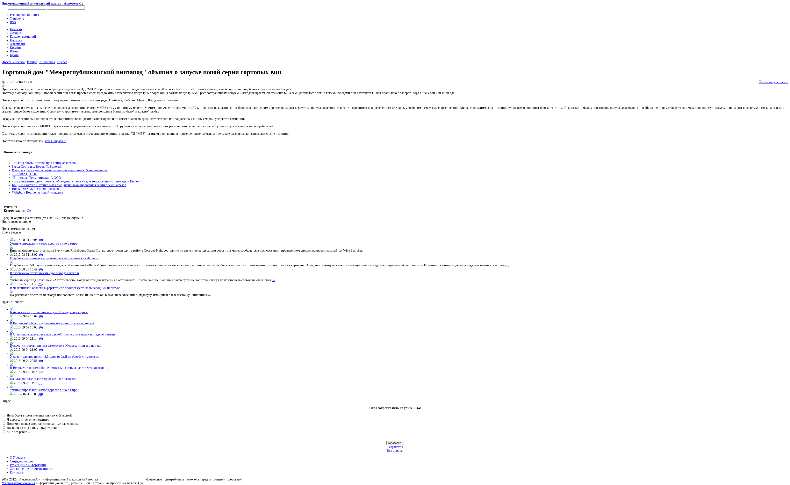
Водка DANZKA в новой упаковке (36, 188)
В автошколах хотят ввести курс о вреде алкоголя (44, 273)
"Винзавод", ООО (24, 174)
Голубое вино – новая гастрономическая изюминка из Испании (54, 258)
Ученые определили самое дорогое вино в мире (43, 243)
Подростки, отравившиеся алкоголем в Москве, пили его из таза (55, 345)
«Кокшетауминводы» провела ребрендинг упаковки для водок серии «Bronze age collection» (76, 181)
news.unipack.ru (55, 141)
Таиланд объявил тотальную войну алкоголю (44, 163)
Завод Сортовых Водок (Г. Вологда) (37, 166)
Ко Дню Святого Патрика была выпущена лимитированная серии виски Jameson (69, 185)
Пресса (7, 62)
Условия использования (18, 483)
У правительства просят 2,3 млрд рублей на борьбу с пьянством (54, 356)
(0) (28, 210)
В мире (32, 62)
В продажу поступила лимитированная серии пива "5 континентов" (60, 170)
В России (18, 62)
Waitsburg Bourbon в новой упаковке (37, 192)
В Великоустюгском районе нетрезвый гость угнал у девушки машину (59, 367)
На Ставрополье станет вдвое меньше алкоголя (43, 379)
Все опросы (395, 450)
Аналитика (47, 62)
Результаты (395, 447)
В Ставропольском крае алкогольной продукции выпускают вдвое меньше (62, 334)
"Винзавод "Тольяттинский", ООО (36, 177)
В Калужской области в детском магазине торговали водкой (52, 323)
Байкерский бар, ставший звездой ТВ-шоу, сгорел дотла (49, 312)
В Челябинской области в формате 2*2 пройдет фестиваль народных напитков (65, 288)
